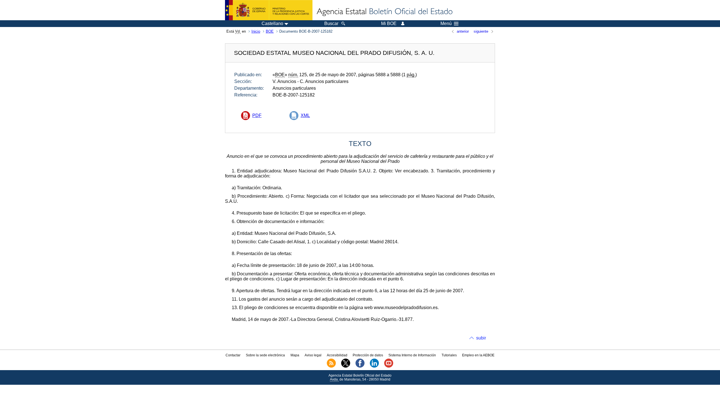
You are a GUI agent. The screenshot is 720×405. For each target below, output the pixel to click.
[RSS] (331, 366)
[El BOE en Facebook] (360, 366)
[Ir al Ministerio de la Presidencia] (268, 10)
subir (481, 338)
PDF (257, 115)
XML (305, 115)
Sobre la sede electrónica (265, 355)
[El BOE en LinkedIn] (374, 366)
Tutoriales (449, 355)
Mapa (295, 355)
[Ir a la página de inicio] (384, 11)
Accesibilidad (337, 355)
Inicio (255, 31)
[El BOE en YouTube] (388, 366)
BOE (270, 31)
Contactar (233, 355)
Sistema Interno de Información (412, 355)
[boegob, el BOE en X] (345, 366)
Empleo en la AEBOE (478, 355)
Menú (446, 23)
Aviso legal (313, 355)
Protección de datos (368, 355)
